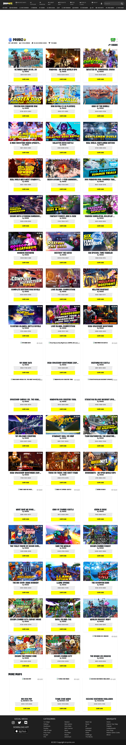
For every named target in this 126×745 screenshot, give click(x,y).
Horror (76, 7)
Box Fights (100, 7)
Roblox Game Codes (113, 732)
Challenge (88, 735)
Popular (109, 726)
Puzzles (46, 728)
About (109, 735)
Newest (66, 722)
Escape (43, 7)
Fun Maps (67, 732)
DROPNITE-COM (27, 701)
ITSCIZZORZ (100, 701)
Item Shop (110, 730)
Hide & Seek (51, 7)
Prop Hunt (121, 7)
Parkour (34, 7)
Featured (88, 728)
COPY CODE (25, 79)
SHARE (114, 45)
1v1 (93, 7)
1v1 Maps (47, 722)
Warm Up (88, 722)
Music (66, 730)
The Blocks (89, 737)
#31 (54, 43)
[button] (95, 3)
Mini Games (111, 7)
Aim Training (67, 7)
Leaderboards (111, 728)
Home (5, 7)
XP (59, 7)
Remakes (88, 730)
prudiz (27, 71)
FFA (45, 737)
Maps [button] (21, 2)
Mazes (66, 735)
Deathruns (14, 7)
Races (87, 724)
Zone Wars (85, 7)
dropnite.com (70, 742)
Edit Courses (25, 7)
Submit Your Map (112, 724)
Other (87, 732)
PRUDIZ (27, 108)
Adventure (67, 737)
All (86, 726)
